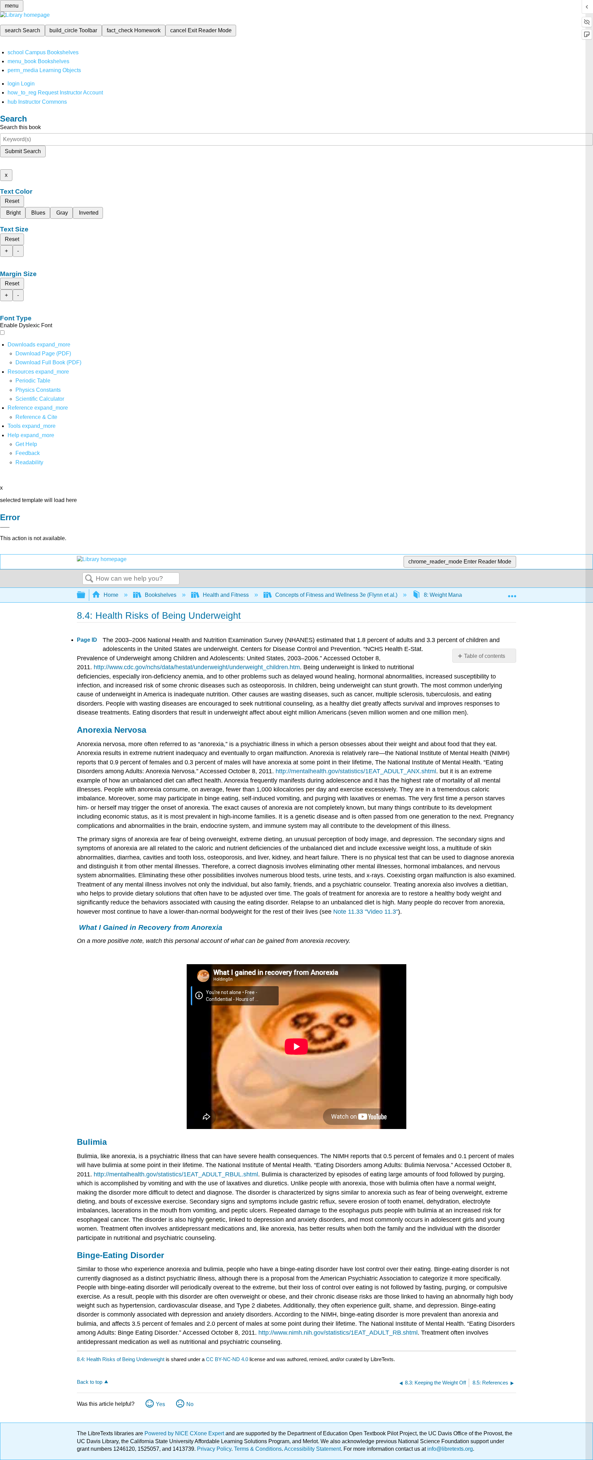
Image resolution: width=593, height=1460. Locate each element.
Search (89, 579)
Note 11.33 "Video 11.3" (365, 911)
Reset (12, 201)
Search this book (20, 127)
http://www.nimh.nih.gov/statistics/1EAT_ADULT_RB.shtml (338, 1332)
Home (111, 595)
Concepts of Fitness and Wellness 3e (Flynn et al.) (336, 595)
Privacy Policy (214, 1449)
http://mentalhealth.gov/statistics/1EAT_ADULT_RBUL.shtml (176, 1174)
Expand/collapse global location (512, 593)
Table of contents (484, 656)
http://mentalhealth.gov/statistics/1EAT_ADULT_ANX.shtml (356, 771)
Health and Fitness (225, 595)
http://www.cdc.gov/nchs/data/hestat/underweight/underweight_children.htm (197, 667)
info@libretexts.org (449, 1449)
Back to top (89, 1382)
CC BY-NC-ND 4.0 (227, 1359)
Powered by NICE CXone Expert (184, 1433)
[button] (27, 453)
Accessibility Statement (312, 1449)
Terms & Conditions (258, 1449)
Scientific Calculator (39, 399)
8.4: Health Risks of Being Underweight (120, 1359)
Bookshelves (160, 595)
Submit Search (23, 151)
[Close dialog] (5, 527)
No (190, 1404)
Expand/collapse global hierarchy (85, 595)
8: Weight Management (451, 595)
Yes (160, 1404)
